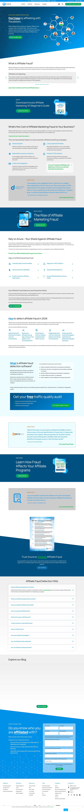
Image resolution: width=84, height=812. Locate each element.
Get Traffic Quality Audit (73, 4)
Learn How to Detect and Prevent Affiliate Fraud (23, 88)
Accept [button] (66, 809)
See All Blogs (42, 706)
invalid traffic (47, 590)
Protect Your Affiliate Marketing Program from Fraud (24, 253)
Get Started (42, 567)
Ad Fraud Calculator (46, 785)
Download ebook (23, 111)
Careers (56, 795)
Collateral (31, 795)
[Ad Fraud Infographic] (42, 550)
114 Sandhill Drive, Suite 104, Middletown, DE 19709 (75, 789)
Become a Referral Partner (60, 791)
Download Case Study (66, 197)
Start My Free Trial (15, 37)
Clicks (17, 787)
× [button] (82, 807)
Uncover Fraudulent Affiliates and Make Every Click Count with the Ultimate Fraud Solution (58, 167)
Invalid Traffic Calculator (47, 787)
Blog (30, 787)
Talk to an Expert (15, 306)
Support (71, 792)
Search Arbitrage (19, 793)
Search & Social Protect (8, 791)
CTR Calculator (45, 791)
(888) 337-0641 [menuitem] (73, 785)
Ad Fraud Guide (32, 785)
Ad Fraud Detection (7, 785)
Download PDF (40, 225)
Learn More (53, 0)
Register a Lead (58, 793)
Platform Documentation (60, 798)
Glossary (44, 795)
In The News (31, 791)
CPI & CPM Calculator (46, 789)
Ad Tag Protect (6, 787)
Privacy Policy (50, 806)
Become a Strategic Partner (60, 789)
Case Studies (32, 793)
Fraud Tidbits (31, 789)
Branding (57, 787)
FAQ (43, 793)
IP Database (5, 789)
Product (23, 4)
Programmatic (19, 791)
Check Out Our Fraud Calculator (18, 136)
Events (56, 796)
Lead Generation (19, 789)
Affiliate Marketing (19, 785)
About (56, 785)
